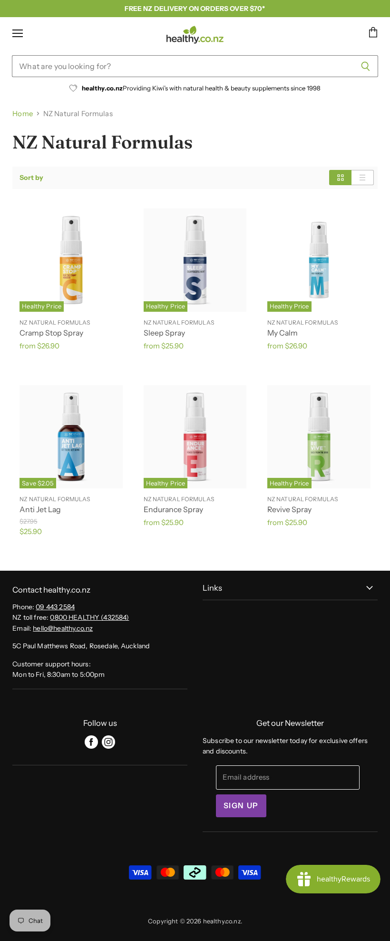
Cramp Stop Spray (51, 332)
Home (22, 113)
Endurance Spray (173, 509)
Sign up (241, 805)
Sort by (31, 177)
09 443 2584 (55, 607)
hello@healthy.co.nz (63, 628)
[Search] (365, 66)
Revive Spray (289, 509)
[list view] (362, 177)
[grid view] (340, 177)
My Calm (282, 332)
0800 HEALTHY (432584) (89, 617)
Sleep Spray (164, 332)
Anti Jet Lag (40, 509)
